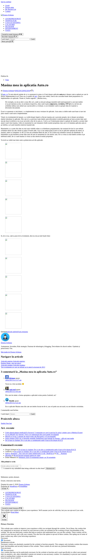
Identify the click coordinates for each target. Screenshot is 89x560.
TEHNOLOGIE (11, 21)
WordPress (13, 486)
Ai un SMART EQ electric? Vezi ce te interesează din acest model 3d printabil (32, 434)
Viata (7, 80)
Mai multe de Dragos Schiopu (11, 352)
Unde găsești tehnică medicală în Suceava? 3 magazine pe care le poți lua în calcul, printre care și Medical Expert (43, 433)
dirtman (12, 378)
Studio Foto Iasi (6, 423)
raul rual (12, 389)
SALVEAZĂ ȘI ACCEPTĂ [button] (11, 558)
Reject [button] (8, 512)
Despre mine (9, 7)
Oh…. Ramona (61, 453)
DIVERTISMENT (11, 28)
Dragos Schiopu (8, 91)
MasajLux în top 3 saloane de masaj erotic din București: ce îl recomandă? (30, 436)
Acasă (7, 5)
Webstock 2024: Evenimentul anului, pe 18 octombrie (37, 457)
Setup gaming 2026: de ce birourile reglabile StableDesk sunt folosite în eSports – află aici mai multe (39, 438)
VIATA (7, 30)
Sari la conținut (6, 2)
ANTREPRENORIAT (13, 19)
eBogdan (8, 455)
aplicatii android (12, 332)
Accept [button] (3, 512)
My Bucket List (10, 9)
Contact (8, 11)
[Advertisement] (44, 59)
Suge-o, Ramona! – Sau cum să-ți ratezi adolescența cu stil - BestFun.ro (29, 453)
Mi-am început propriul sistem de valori (26, 455)
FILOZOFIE (9, 26)
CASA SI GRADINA (13, 23)
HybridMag (23, 486)
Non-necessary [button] (6, 548)
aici (36, 96)
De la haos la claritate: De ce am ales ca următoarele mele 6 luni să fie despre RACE (34, 440)
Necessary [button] (4, 538)
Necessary (7, 540)
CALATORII (10, 24)
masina (25, 332)
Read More (15, 512)
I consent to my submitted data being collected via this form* (24, 468)
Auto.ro (20, 332)
